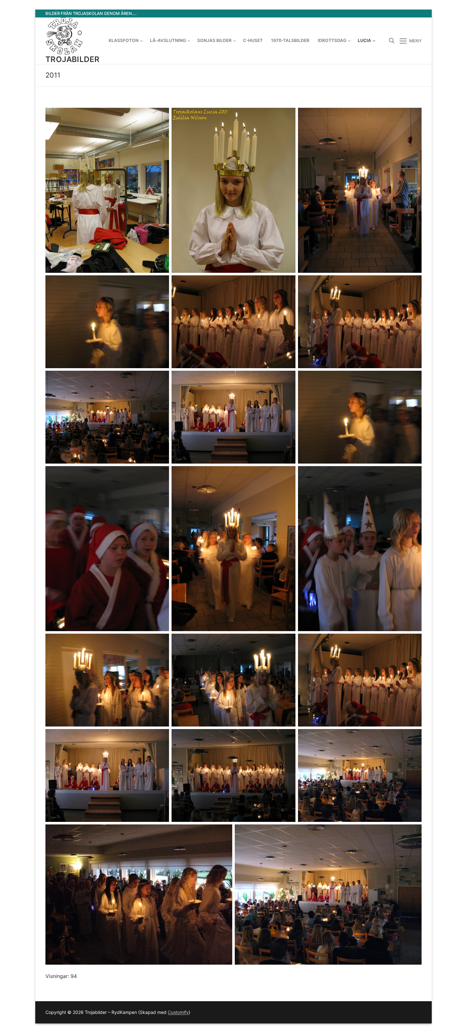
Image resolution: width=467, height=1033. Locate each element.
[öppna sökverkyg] (392, 41)
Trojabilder (72, 59)
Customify (178, 1012)
